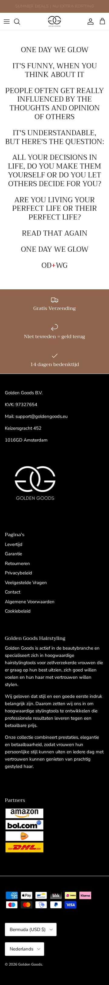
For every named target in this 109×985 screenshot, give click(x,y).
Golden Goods (30, 964)
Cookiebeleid (18, 611)
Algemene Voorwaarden (29, 602)
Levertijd (13, 544)
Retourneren (17, 563)
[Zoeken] (20, 21)
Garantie (13, 554)
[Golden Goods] (54, 21)
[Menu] (6, 21)
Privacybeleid (18, 573)
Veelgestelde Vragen (26, 583)
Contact (12, 592)
